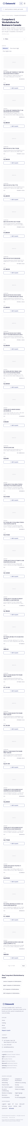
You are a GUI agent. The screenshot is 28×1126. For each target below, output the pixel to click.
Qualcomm (4, 1108)
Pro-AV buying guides (20, 1097)
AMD (20, 1106)
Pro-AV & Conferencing (5, 1090)
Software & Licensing (20, 1082)
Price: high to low (7, 51)
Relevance (5, 48)
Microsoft (4, 1063)
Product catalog (9, 15)
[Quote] (21, 3)
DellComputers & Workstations (11, 993)
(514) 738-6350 (7, 1044)
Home (3, 15)
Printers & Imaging (19, 1089)
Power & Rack (5, 1085)
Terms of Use (12, 1117)
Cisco (3, 1061)
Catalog (4, 1023)
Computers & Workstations (18, 1079)
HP (2, 1059)
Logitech (4, 1054)
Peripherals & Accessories (5, 1079)
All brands (11, 1108)
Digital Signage (18, 1093)
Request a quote (6, 1030)
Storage (17, 1095)
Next (23, 965)
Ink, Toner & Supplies (7, 1087)
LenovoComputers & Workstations (12, 981)
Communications (19, 1087)
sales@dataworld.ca (9, 1047)
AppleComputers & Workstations (11, 985)
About (3, 1025)
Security (17, 1085)
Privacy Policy (5, 1117)
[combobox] (14, 9)
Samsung (4, 1065)
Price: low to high (14, 48)
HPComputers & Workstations (11, 989)
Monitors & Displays (7, 1093)
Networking (5, 1082)
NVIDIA (15, 1106)
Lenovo (4, 1067)
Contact (4, 1028)
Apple (3, 1056)
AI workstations (6, 1097)
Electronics (4, 1095)
